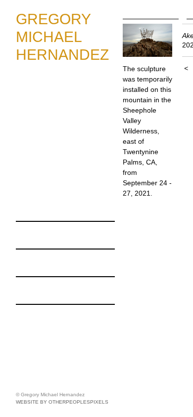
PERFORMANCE (57, 207)
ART (25, 74)
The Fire (45, 154)
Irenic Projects (44, 318)
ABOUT (31, 235)
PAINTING (43, 87)
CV (22, 262)
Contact (31, 290)
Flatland (45, 194)
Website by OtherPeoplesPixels (62, 402)
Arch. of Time (55, 167)
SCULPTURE (50, 114)
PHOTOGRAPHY (57, 100)
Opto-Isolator (55, 180)
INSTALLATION (54, 127)
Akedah (44, 140)
